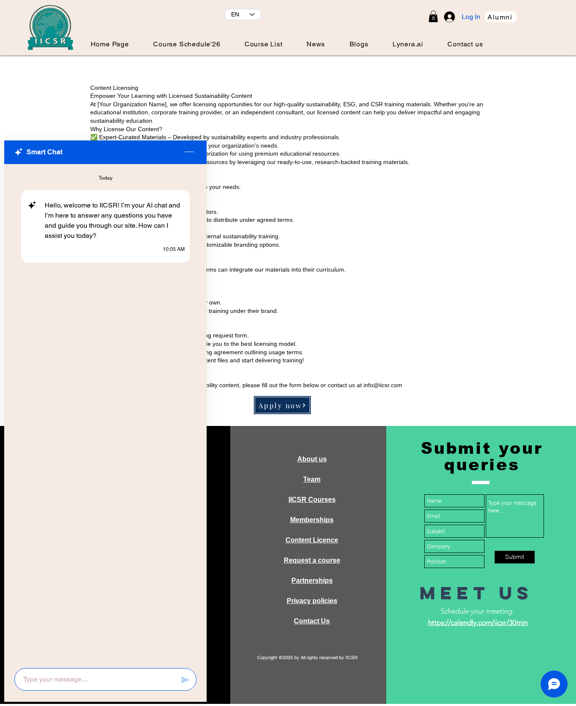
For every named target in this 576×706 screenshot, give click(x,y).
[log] (105, 413)
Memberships (312, 519)
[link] (433, 16)
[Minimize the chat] (189, 152)
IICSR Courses (312, 499)
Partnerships (312, 580)
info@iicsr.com (382, 385)
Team (311, 479)
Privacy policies (312, 600)
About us (312, 459)
